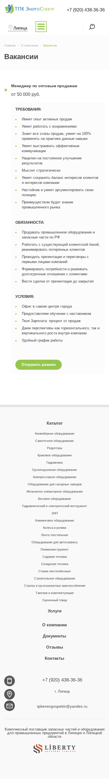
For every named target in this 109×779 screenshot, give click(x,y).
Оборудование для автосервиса (54, 542)
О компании (54, 624)
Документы (54, 636)
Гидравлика (54, 462)
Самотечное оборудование (54, 440)
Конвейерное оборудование (54, 433)
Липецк (20, 28)
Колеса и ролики (54, 527)
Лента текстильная (54, 535)
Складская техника (54, 564)
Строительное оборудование (54, 578)
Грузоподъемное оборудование (54, 469)
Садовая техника (54, 556)
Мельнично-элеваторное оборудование (55, 491)
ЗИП (54, 513)
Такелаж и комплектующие (54, 593)
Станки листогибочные (54, 571)
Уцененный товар (54, 600)
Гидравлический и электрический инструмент (54, 506)
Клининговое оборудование (54, 520)
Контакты (54, 658)
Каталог (55, 423)
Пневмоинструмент (54, 549)
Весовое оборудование (54, 498)
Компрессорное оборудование (54, 477)
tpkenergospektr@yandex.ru (62, 706)
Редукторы (54, 448)
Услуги (54, 610)
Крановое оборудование (54, 455)
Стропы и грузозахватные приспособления (54, 585)
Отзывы (54, 647)
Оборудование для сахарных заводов (55, 484)
